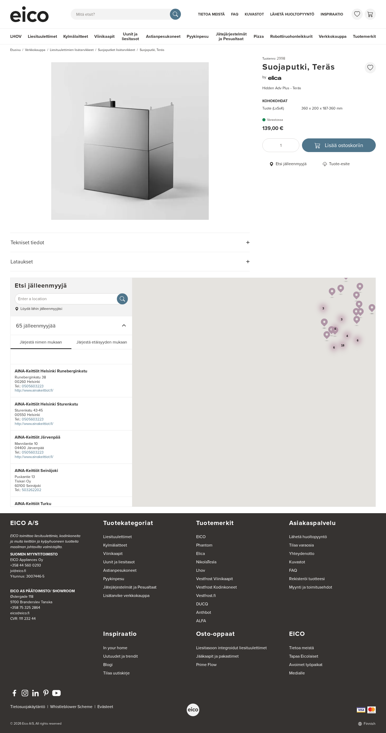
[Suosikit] (357, 14)
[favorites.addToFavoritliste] (370, 67)
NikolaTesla (206, 562)
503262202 (31, 490)
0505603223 (33, 386)
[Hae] (175, 14)
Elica (200, 553)
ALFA (201, 621)
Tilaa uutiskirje (116, 673)
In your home (115, 648)
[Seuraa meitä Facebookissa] (14, 693)
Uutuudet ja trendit (120, 656)
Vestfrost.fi (206, 595)
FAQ (234, 14)
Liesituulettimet (42, 36)
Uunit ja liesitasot (130, 36)
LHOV (16, 36)
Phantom (204, 545)
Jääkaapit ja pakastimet (217, 656)
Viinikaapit (104, 36)
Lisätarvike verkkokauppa (126, 595)
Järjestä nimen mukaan (41, 342)
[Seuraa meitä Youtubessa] (56, 693)
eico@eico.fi (19, 613)
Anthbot (203, 612)
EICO (201, 537)
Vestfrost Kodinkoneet (216, 587)
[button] (359, 306)
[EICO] (193, 710)
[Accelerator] (31, 14)
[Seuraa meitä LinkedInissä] (35, 693)
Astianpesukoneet (163, 36)
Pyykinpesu (197, 36)
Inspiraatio (332, 14)
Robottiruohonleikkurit (291, 36)
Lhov (200, 570)
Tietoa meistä (211, 14)
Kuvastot (254, 14)
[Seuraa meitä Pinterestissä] (46, 693)
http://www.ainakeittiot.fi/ (34, 390)
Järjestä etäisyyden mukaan (101, 342)
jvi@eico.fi (18, 571)
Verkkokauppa (333, 36)
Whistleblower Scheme (71, 707)
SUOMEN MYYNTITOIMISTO (34, 554)
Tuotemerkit (364, 36)
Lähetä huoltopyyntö (292, 14)
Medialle (297, 673)
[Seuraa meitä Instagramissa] (25, 693)
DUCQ (202, 604)
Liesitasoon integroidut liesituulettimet (231, 648)
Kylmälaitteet (75, 36)
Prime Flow (206, 665)
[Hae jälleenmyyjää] (122, 298)
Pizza (259, 36)
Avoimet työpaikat (305, 665)
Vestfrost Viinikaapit (214, 579)
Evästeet (105, 707)
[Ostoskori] (370, 14)
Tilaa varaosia (301, 545)
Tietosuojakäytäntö (27, 707)
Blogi (108, 665)
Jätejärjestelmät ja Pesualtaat (231, 36)
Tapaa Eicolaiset (303, 656)
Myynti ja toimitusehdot (310, 587)
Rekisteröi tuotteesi (307, 579)
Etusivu (15, 50)
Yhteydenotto (301, 553)
